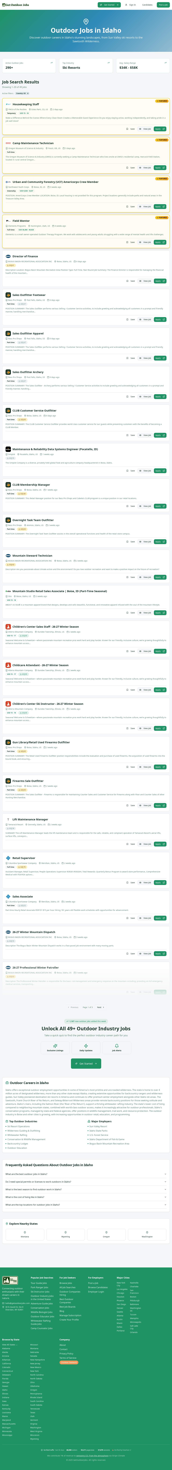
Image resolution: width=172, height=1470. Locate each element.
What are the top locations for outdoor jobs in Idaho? (33, 1204)
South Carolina (37, 1401)
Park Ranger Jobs (39, 1287)
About (63, 1344)
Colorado (6, 1367)
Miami (119, 1323)
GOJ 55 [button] (11, 458)
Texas (32, 1412)
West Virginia (36, 1431)
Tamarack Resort (15, 824)
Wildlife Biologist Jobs (42, 1312)
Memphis (134, 1318)
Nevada (33, 1356)
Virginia (33, 1423)
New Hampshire (37, 1359)
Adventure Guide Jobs (42, 1303)
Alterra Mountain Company (20, 631)
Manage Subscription (70, 1315)
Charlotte (134, 1286)
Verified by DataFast (121, 1450)
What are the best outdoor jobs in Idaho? (26, 1174)
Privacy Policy (66, 1353)
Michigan (6, 1427)
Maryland (6, 1420)
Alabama (6, 1348)
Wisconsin (34, 1435)
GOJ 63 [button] (11, 564)
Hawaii (5, 1386)
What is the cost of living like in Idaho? (25, 1197)
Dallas (119, 1327)
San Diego (121, 1304)
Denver (120, 1308)
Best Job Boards (68, 1306)
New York (34, 1371)
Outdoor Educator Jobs (42, 1316)
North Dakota (36, 1378)
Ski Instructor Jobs (40, 1291)
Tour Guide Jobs (39, 1283)
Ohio (32, 1382)
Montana (34, 1348)
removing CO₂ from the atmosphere (92, 1455)
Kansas (5, 1405)
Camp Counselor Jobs (42, 1328)
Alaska (5, 1352)
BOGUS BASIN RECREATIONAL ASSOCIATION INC (30, 261)
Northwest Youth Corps (18, 187)
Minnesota (7, 1431)
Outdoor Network (69, 1362)
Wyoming (34, 1439)
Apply (157, 129)
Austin (120, 1319)
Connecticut (7, 1371)
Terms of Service (68, 1357)
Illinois (5, 1393)
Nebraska (34, 1352)
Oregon (33, 1390)
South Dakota (36, 1405)
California (6, 1363)
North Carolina (37, 1375)
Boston (133, 1296)
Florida (5, 1378)
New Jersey (35, 1363)
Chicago (120, 1293)
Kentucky (6, 1408)
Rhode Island (36, 1397)
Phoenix (120, 1300)
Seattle (120, 1312)
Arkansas (6, 1359)
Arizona (5, 1356)
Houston (120, 1296)
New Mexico (35, 1367)
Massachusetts (9, 1423)
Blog (62, 1311)
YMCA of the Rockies (17, 109)
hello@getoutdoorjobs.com (17, 1303)
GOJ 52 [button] (23, 905)
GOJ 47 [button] (23, 304)
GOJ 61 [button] (11, 265)
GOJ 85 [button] (24, 636)
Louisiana (6, 1412)
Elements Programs (17, 226)
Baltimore (134, 1304)
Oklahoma (34, 1386)
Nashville (134, 1282)
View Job (147, 129)
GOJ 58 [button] (11, 828)
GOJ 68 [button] (23, 494)
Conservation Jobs (40, 1307)
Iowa (4, 1401)
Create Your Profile (69, 1319)
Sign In (132, 4)
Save (132, 129)
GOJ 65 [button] (23, 419)
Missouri (34, 1344)
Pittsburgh (135, 1300)
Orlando (133, 1332)
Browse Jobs (66, 1283)
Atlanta (120, 1315)
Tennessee (35, 1408)
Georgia (5, 1382)
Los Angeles (122, 1289)
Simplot (11, 454)
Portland (120, 1330)
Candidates (147, 4)
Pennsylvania (36, 1393)
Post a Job (163, 4)
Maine (5, 1416)
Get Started (109, 4)
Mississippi (7, 1435)
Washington (35, 1427)
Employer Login (96, 1291)
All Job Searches (68, 1287)
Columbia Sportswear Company (22, 863)
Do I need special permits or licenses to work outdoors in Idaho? (38, 1181)
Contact (63, 1349)
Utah (32, 1416)
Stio (10, 596)
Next (99, 1007)
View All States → (10, 1344)
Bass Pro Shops (15, 300)
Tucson (133, 1314)
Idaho (4, 1390)
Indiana (5, 1397)
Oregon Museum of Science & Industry (25, 148)
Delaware (6, 1375)
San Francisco (134, 1291)
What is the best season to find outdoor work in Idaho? (34, 1189)
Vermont (34, 1420)
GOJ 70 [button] (23, 867)
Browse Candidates (98, 1287)
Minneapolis (135, 1322)
